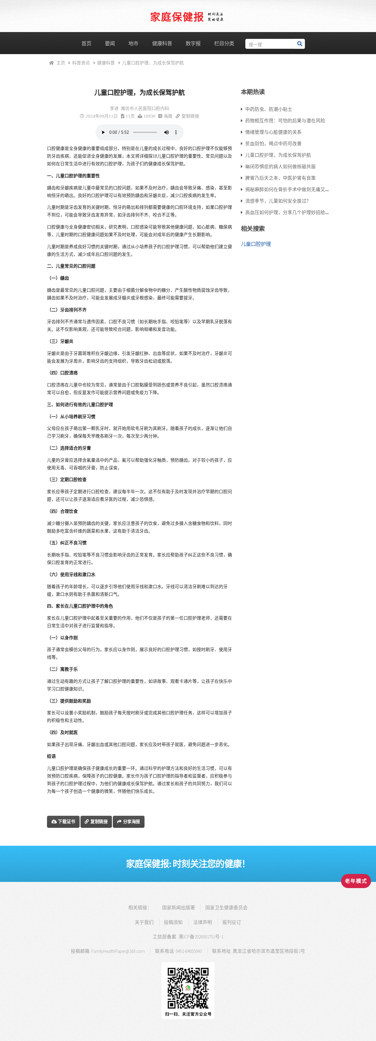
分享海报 (131, 821)
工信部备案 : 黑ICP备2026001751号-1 (188, 937)
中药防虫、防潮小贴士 (268, 109)
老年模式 (356, 881)
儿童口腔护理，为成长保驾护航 (278, 155)
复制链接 (190, 116)
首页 (86, 43)
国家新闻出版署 (178, 907)
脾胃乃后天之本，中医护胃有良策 (280, 178)
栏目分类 (224, 43)
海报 (168, 116)
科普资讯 (81, 63)
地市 (133, 43)
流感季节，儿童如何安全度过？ (278, 200)
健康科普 (162, 43)
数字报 (193, 43)
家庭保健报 (177, 16)
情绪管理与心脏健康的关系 (273, 132)
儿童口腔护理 (256, 244)
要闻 (110, 43)
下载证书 (66, 821)
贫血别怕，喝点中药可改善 (273, 143)
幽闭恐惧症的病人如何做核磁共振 (280, 166)
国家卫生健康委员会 (226, 907)
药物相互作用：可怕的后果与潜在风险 (285, 120)
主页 (60, 63)
